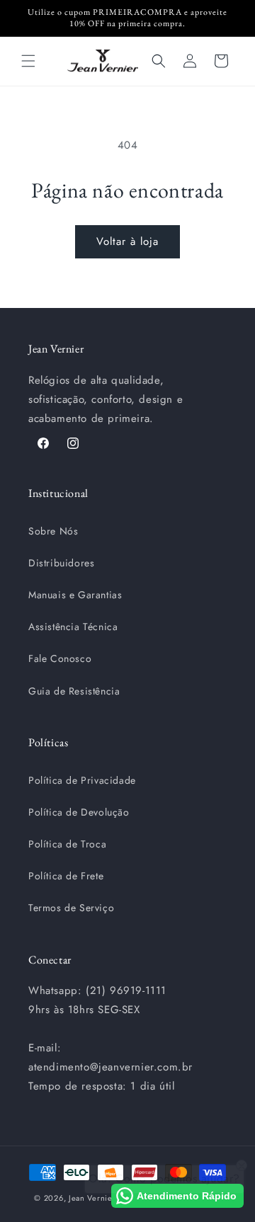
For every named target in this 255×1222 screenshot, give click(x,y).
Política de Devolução (79, 812)
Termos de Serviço (71, 908)
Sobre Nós (53, 531)
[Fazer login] (189, 60)
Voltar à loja (127, 241)
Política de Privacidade (82, 780)
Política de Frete (65, 876)
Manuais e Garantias (75, 595)
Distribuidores (61, 563)
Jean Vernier (92, 1198)
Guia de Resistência (74, 691)
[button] (28, 60)
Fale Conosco (59, 658)
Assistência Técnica (73, 626)
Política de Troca (67, 844)
